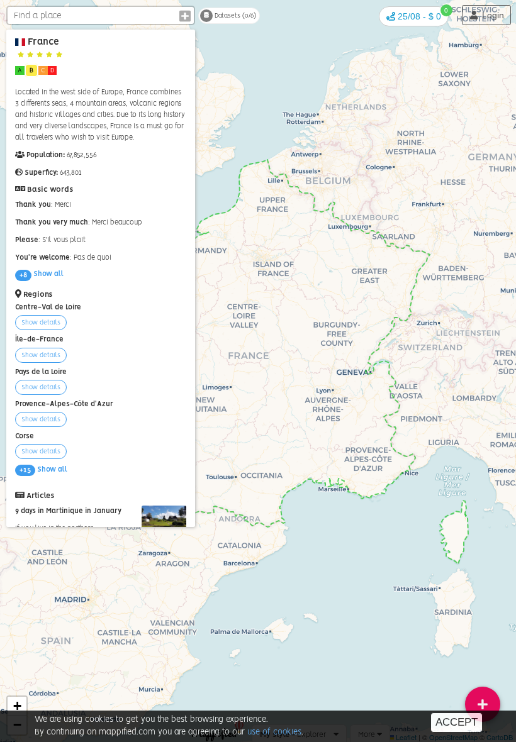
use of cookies (274, 732)
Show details (40, 322)
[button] (414, 16)
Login (492, 15)
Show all (42, 274)
